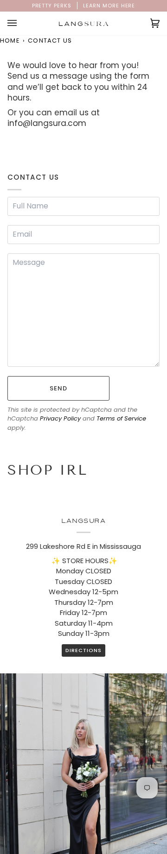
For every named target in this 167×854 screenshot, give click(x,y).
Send (59, 388)
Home (10, 40)
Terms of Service (121, 418)
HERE (128, 5)
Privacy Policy (60, 418)
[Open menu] (21, 23)
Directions (83, 650)
